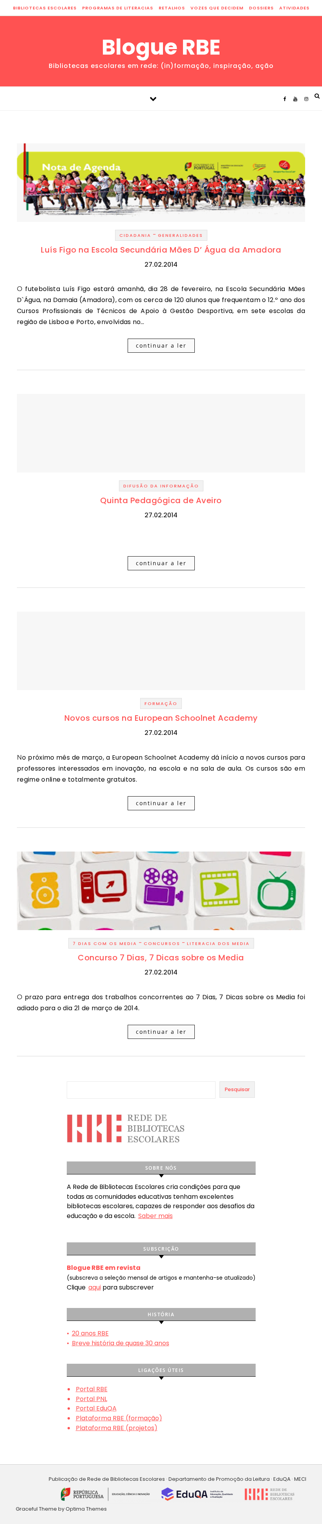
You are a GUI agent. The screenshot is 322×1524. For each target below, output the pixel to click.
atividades (294, 8)
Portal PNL (91, 1398)
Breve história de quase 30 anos (120, 1343)
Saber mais (155, 1215)
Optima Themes (86, 1509)
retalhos (172, 8)
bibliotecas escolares (45, 8)
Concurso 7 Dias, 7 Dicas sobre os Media (161, 957)
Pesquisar (237, 1089)
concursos (162, 943)
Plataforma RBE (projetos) (116, 1427)
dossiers (261, 8)
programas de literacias (117, 8)
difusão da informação (161, 486)
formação (161, 703)
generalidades (180, 235)
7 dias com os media (105, 943)
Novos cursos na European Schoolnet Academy (161, 718)
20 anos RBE (90, 1333)
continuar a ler (161, 345)
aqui (94, 1287)
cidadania (135, 235)
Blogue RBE (161, 47)
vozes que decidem (216, 8)
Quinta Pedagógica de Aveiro (161, 500)
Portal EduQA (96, 1408)
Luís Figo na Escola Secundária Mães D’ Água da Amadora (161, 249)
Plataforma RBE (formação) (119, 1418)
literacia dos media (218, 943)
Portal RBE (92, 1389)
